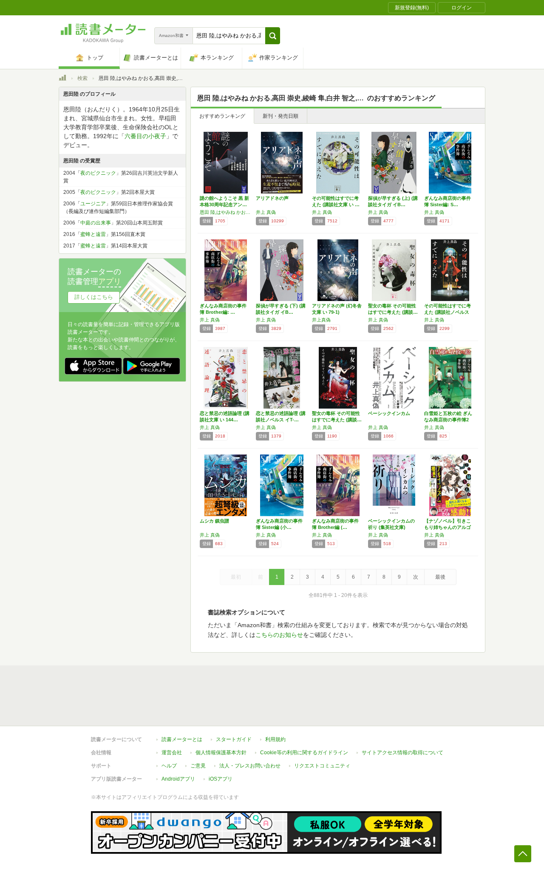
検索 (82, 78)
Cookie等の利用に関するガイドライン (304, 752)
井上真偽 (321, 319)
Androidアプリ (178, 778)
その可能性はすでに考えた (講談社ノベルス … (447, 312)
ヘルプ (169, 765)
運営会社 (172, 752)
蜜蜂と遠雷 (93, 234)
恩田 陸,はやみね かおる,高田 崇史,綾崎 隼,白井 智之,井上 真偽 (226, 212)
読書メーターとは (182, 739)
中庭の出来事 (95, 223)
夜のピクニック (98, 173)
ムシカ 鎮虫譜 (214, 520)
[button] (272, 35)
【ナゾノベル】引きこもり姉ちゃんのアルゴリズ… (447, 527)
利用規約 (275, 739)
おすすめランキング (222, 116)
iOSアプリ (220, 778)
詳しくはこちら (93, 297)
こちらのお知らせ (279, 634)
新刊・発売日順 (280, 116)
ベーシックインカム (389, 413)
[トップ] (62, 79)
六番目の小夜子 (145, 136)
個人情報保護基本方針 (221, 752)
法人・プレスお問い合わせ (249, 765)
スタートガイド (234, 739)
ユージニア (93, 204)
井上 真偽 (266, 212)
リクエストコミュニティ (322, 765)
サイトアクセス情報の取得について (402, 752)
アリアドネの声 (272, 198)
